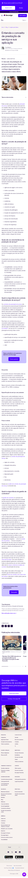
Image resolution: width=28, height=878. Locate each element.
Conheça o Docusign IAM (14, 699)
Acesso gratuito (14, 359)
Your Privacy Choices (8, 868)
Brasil (9, 847)
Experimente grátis (14, 693)
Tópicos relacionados (7, 97)
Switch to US (8, 8)
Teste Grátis (22, 15)
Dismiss (21, 8)
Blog (7, 27)
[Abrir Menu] (2, 16)
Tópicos (24, 20)
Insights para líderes (14, 27)
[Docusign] (8, 15)
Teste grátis (14, 592)
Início (3, 27)
